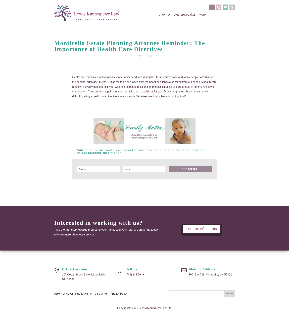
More (202, 15)
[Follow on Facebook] (212, 7)
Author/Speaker (184, 15)
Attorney (165, 15)
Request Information (201, 229)
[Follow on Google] (232, 7)
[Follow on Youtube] (225, 7)
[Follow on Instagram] (218, 7)
